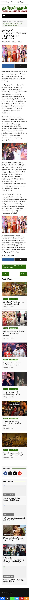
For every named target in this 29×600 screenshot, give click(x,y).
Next (22, 273)
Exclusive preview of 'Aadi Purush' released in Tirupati (12, 266)
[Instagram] (15, 473)
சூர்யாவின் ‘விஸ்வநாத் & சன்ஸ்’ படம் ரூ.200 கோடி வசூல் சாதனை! (14, 333)
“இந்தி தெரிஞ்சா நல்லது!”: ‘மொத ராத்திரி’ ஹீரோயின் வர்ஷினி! (12, 423)
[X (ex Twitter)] (10, 473)
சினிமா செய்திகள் (17, 42)
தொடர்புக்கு (20, 2)
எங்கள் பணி (13, 2)
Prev (6, 273)
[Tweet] (21, 66)
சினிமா (5, 299)
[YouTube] (20, 473)
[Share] (8, 66)
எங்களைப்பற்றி (5, 2)
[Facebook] (5, 473)
